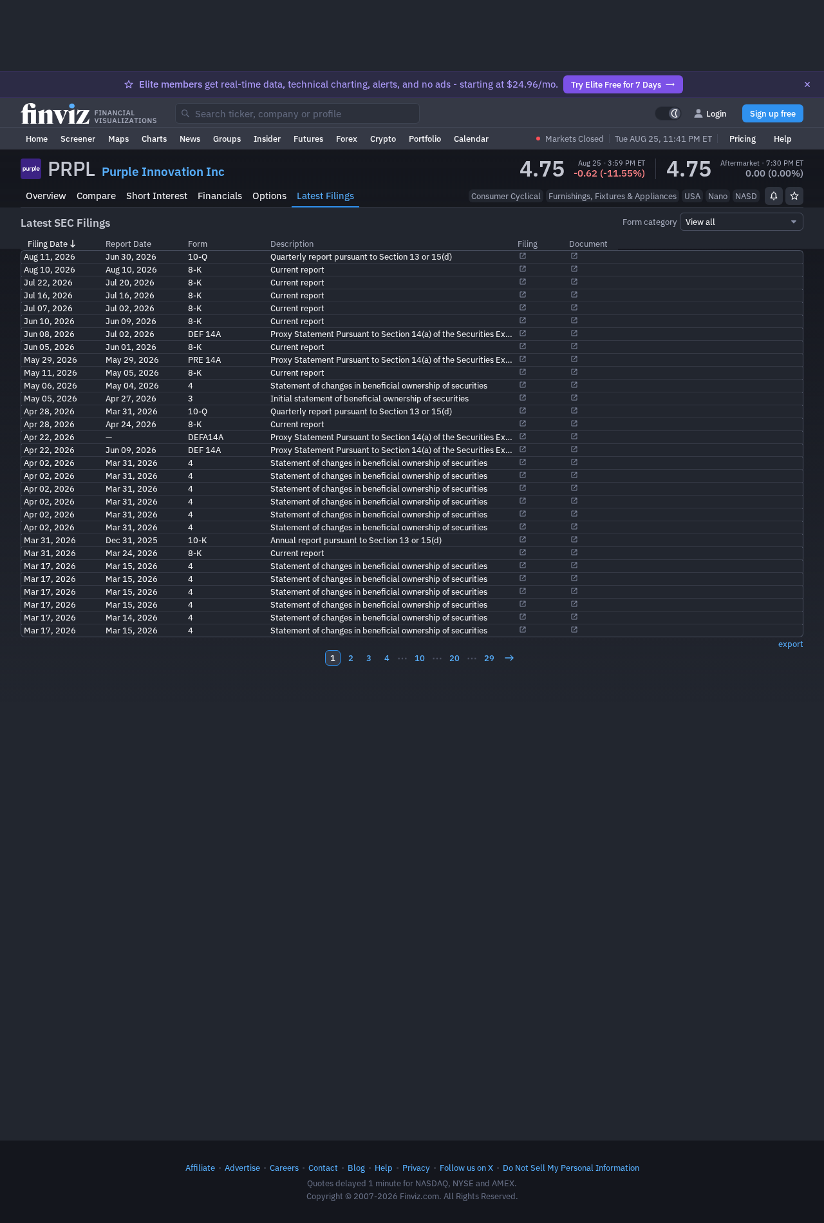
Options (269, 195)
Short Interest (156, 195)
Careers (284, 1167)
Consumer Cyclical (506, 196)
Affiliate (200, 1167)
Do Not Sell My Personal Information (571, 1167)
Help (783, 138)
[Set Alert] (774, 196)
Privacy (416, 1167)
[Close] (807, 84)
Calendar (471, 138)
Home (37, 138)
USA (692, 196)
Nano (717, 196)
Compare (96, 195)
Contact (323, 1167)
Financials (220, 195)
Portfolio (425, 138)
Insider (267, 138)
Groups (227, 138)
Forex (346, 138)
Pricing (742, 138)
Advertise (242, 1167)
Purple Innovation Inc (163, 171)
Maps (118, 138)
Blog (356, 1167)
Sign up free (773, 113)
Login (716, 113)
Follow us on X (466, 1167)
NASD (746, 196)
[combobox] (297, 113)
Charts (154, 138)
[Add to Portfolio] (794, 196)
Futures (308, 138)
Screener (78, 138)
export (790, 644)
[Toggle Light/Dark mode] (668, 113)
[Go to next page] (509, 658)
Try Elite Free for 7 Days (616, 84)
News (190, 138)
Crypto (383, 138)
